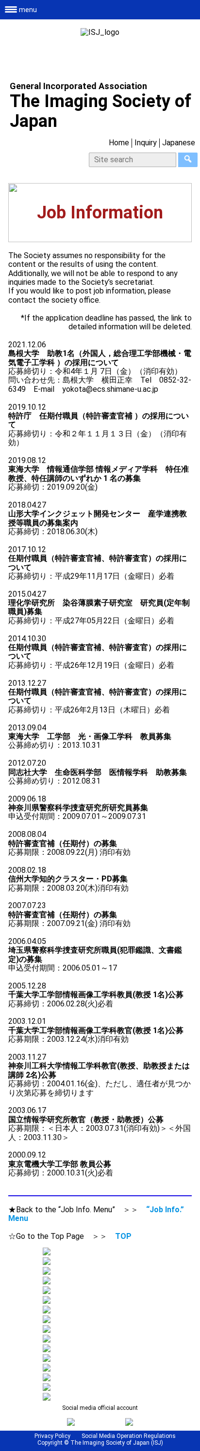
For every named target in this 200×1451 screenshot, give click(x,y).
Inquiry (145, 142)
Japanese (178, 142)
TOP (123, 1236)
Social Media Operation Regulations (129, 1436)
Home (119, 142)
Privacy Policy (52, 1436)
